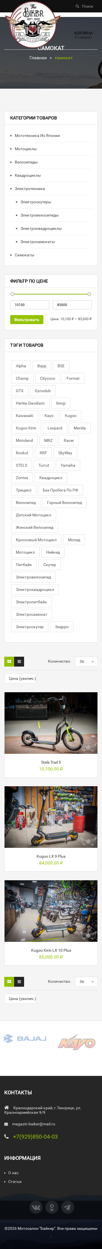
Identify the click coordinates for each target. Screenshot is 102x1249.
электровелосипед (33, 577)
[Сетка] (9, 662)
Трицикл (23, 490)
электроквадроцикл (35, 589)
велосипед (26, 502)
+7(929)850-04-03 (35, 1136)
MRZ (48, 440)
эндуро (62, 626)
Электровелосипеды (39, 215)
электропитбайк (31, 602)
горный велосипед (64, 502)
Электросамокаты (37, 241)
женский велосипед (34, 527)
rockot (22, 453)
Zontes (22, 477)
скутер (49, 564)
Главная (38, 57)
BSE (61, 366)
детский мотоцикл (33, 515)
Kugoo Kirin (26, 428)
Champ (22, 378)
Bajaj (41, 366)
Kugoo (70, 415)
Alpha (21, 366)
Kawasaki (24, 415)
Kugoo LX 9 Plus (51, 856)
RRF (43, 453)
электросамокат (31, 614)
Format (73, 378)
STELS (21, 465)
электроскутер (30, 626)
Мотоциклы (25, 149)
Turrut (44, 465)
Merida (80, 428)
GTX (20, 390)
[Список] (19, 662)
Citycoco (47, 378)
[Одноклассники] (51, 1207)
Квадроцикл (50, 477)
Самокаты (24, 255)
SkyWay (65, 453)
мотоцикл (25, 552)
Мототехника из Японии (37, 135)
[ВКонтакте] (35, 1207)
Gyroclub (43, 390)
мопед (74, 540)
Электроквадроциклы (41, 228)
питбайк (24, 564)
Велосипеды (26, 162)
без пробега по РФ (60, 490)
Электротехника (29, 188)
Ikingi (60, 403)
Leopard (55, 428)
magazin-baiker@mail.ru (33, 1124)
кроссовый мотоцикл (36, 540)
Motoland (24, 440)
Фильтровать (26, 319)
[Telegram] (67, 1207)
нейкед (53, 552)
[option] (25, 1038)
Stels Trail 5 (51, 762)
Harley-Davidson (30, 403)
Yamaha (68, 465)
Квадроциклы (27, 175)
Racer (69, 440)
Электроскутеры (35, 202)
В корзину (51, 751)
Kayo (49, 415)
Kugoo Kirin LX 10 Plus (51, 950)
